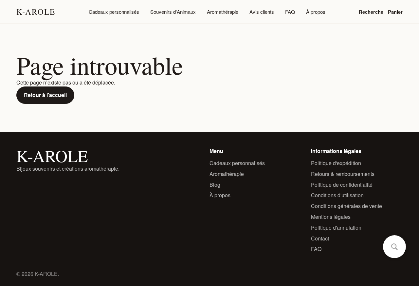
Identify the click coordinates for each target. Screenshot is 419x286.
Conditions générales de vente (346, 206)
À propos (315, 11)
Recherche (371, 11)
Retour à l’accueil (45, 95)
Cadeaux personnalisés (114, 11)
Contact (320, 238)
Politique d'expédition (336, 163)
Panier (395, 11)
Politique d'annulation (336, 227)
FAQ (290, 11)
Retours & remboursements (342, 174)
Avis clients (261, 11)
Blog (215, 184)
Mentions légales (331, 216)
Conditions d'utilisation (337, 195)
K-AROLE (35, 11)
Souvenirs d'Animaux (173, 11)
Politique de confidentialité (342, 184)
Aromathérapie (222, 11)
